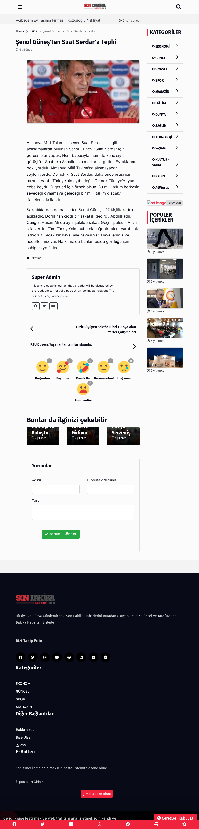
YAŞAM (160, 148)
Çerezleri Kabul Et (177, 818)
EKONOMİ (162, 46)
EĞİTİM (160, 103)
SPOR (159, 81)
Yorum (37, 500)
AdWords (162, 188)
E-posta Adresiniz (101, 480)
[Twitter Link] (44, 306)
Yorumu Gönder (62, 534)
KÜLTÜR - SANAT (161, 162)
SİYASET (161, 69)
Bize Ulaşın (24, 737)
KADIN (160, 176)
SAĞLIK (160, 126)
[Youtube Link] (53, 306)
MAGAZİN (162, 92)
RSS (22, 745)
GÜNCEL (161, 58)
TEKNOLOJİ (163, 137)
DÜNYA (160, 115)
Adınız (37, 480)
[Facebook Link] (36, 306)
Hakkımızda (25, 730)
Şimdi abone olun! (97, 794)
